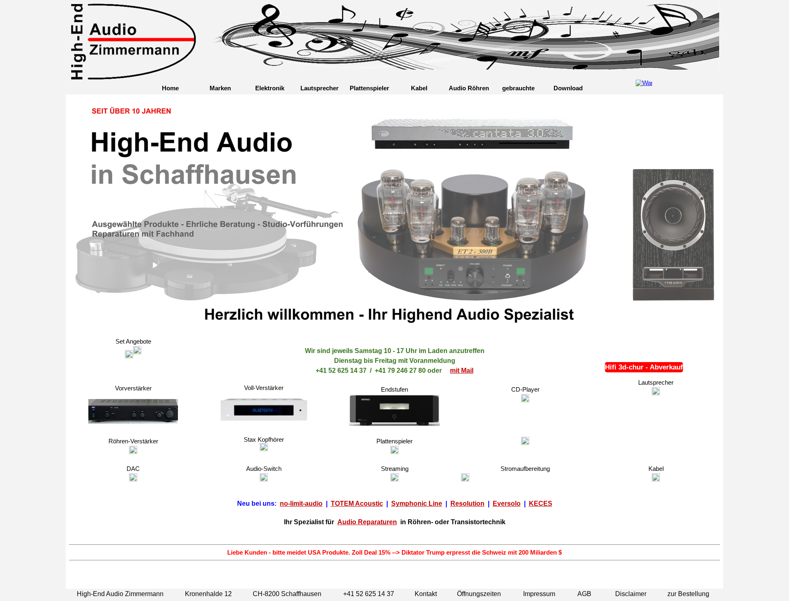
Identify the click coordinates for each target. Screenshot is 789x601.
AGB (584, 593)
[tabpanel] (394, 356)
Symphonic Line (416, 503)
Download (568, 88)
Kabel (419, 88)
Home (170, 88)
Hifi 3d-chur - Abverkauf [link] (644, 367)
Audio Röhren (469, 88)
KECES (540, 503)
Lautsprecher (319, 88)
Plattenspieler (369, 88)
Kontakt (426, 593)
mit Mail (461, 370)
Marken (220, 88)
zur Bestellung (688, 593)
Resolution (467, 503)
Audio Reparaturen (367, 521)
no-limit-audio (301, 503)
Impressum (539, 593)
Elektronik (269, 88)
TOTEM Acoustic (357, 503)
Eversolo (507, 503)
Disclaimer (630, 593)
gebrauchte (518, 88)
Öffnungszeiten (479, 593)
